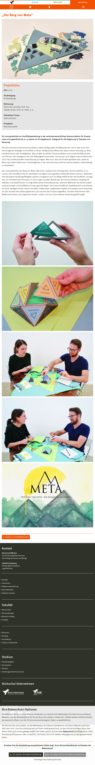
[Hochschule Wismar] (12, 2)
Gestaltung (82, 2)
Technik (35, 2)
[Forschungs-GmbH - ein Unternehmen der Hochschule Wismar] (43, 692)
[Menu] (11, 7)
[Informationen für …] (30, 6)
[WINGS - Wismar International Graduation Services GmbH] (16, 692)
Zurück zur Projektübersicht (17, 537)
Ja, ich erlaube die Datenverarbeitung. (26, 755)
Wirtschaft (58, 2)
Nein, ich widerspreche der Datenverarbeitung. (65, 755)
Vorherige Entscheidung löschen (47, 760)
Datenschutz (68, 732)
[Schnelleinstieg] (49, 6)
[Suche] (83, 6)
